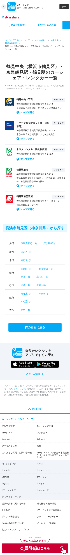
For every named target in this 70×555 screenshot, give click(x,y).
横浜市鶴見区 (11, 43)
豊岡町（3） (42, 276)
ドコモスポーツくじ (11, 497)
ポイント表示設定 (10, 516)
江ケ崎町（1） (51, 243)
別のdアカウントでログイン (15, 529)
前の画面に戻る (35, 327)
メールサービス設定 (46, 523)
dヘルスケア (43, 490)
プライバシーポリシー (47, 516)
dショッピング (9, 463)
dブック (41, 463)
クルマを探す (40, 40)
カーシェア (7, 432)
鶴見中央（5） (46, 268)
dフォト (41, 483)
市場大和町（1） (29, 243)
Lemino (5, 477)
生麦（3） (41, 285)
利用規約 (6, 510)
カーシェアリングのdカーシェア (17, 419)
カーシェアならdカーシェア (17, 40)
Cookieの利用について (13, 523)
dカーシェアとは (45, 426)
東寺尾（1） (27, 293)
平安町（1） (45, 293)
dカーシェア (19, 389)
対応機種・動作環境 (46, 503)
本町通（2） (27, 301)
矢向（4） (26, 310)
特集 (39, 446)
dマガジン (42, 477)
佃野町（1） (27, 268)
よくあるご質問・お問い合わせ (17, 452)
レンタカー (42, 432)
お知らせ (41, 439)
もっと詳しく (36, 373)
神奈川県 (55, 40)
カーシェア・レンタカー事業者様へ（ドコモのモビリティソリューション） (53, 454)
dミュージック (44, 470)
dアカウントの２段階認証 (49, 510)
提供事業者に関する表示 (13, 503)
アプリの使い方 (9, 446)
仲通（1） (26, 285)
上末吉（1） (27, 251)
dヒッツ (6, 483)
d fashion (6, 470)
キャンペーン (8, 439)
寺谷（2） (26, 276)
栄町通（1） (27, 260)
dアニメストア (9, 490)
